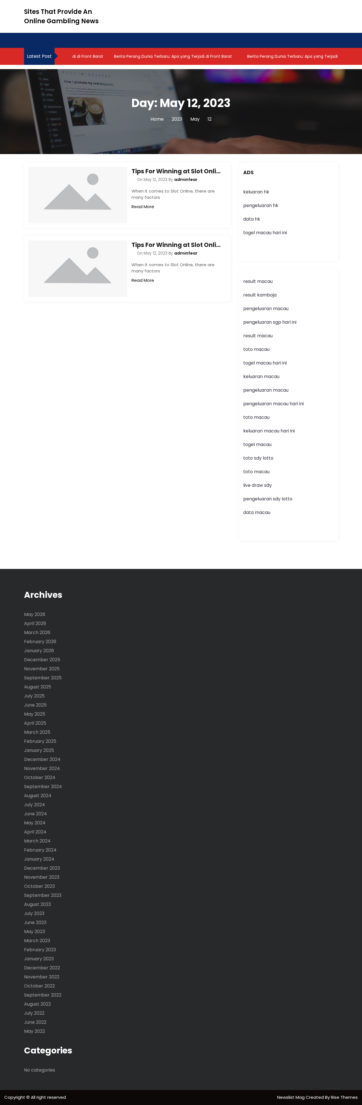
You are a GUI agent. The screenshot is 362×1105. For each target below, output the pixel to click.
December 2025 (42, 659)
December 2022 (42, 968)
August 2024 (37, 795)
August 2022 (37, 1004)
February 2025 (40, 741)
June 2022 (35, 1022)
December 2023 (42, 868)
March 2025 (37, 732)
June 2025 (35, 705)
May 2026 (34, 614)
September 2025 (43, 678)
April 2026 (35, 623)
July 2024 (34, 804)
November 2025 (42, 668)
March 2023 (37, 940)
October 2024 (39, 777)
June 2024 (35, 813)
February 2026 (40, 641)
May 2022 (34, 1031)
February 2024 (40, 850)
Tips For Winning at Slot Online (177, 171)
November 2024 (42, 768)
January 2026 (39, 650)
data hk (251, 219)
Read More (143, 207)
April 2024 (35, 832)
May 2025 (34, 714)
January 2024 (39, 859)
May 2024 (35, 823)
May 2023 (34, 931)
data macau (256, 512)
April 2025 (35, 723)
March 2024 (37, 841)
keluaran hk (256, 192)
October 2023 (39, 886)
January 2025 (39, 750)
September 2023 (42, 895)
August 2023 (37, 904)
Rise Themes (344, 1097)
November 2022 (41, 977)
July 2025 (34, 696)
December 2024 (42, 759)
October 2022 (39, 986)
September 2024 (43, 786)
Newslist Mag (291, 1097)
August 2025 (37, 687)
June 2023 (35, 922)
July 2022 (34, 1013)
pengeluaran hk (260, 205)
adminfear (185, 179)
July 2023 (34, 913)
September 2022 (42, 995)
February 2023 (40, 949)
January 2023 (39, 958)
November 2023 (41, 877)
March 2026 (37, 632)
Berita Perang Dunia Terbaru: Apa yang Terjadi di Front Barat (162, 56)
